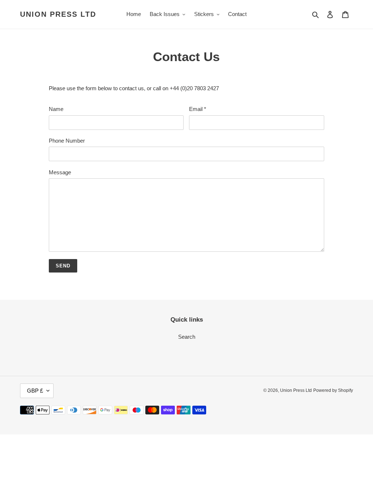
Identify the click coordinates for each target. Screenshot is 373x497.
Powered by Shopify (333, 390)
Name (56, 109)
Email (197, 109)
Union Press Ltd (58, 14)
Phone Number (67, 141)
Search (186, 337)
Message (60, 172)
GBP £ (35, 390)
